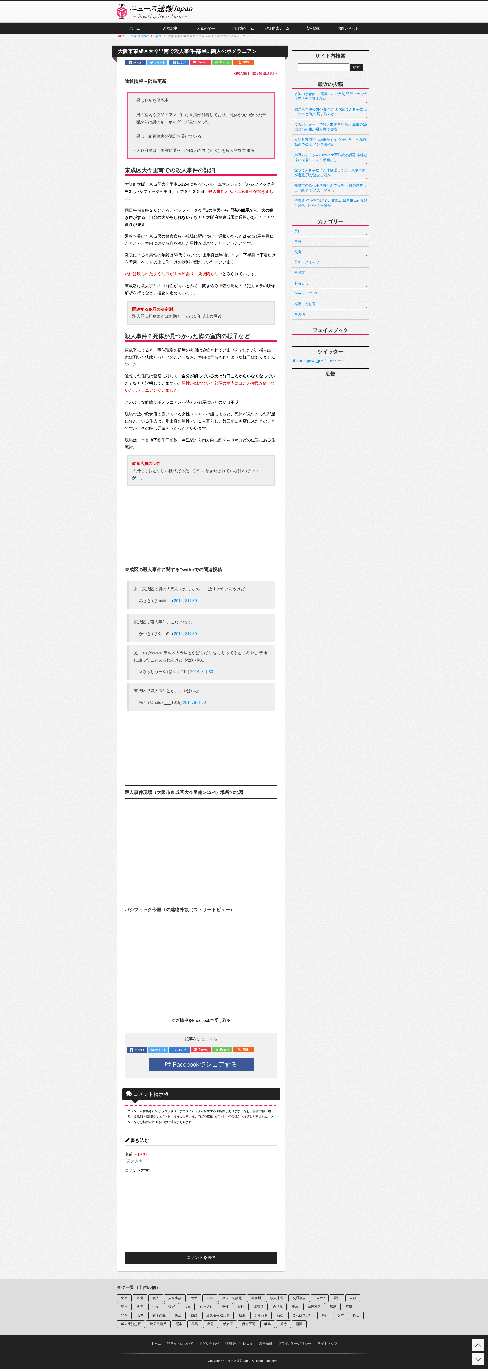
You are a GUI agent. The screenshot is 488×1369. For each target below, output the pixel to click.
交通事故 (299, 1298)
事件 (297, 231)
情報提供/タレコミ (239, 1343)
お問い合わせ (348, 28)
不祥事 (299, 273)
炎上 (178, 1315)
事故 (297, 241)
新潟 (299, 1324)
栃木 (340, 1315)
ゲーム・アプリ (306, 294)
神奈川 (256, 1298)
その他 (299, 314)
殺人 (155, 1298)
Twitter (320, 1298)
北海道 (259, 1306)
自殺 (352, 1298)
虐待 (283, 1324)
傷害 (171, 1306)
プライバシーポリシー (294, 1343)
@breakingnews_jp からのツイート (318, 361)
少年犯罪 (261, 1315)
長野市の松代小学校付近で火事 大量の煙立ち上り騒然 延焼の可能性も (330, 187)
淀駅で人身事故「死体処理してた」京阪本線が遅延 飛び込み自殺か (329, 172)
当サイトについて (180, 1343)
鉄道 (140, 1298)
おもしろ (301, 283)
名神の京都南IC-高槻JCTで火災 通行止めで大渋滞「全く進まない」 (330, 96)
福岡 (241, 1306)
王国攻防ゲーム (241, 28)
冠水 (179, 1324)
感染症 (228, 1324)
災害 (297, 252)
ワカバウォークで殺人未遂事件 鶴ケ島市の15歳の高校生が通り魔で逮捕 (330, 126)
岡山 (356, 1315)
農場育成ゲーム (277, 28)
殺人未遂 (276, 1298)
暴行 (325, 1315)
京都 (349, 1306)
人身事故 (174, 1298)
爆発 (210, 1324)
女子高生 (159, 1315)
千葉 (155, 1306)
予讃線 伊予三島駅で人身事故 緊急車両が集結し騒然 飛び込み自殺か (331, 203)
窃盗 (280, 1315)
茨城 (140, 1315)
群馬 (194, 1324)
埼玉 (124, 1306)
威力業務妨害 (131, 1324)
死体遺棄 (206, 1306)
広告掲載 (313, 28)
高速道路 (314, 1306)
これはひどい (302, 1315)
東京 (124, 1298)
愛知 (337, 1298)
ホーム (134, 28)
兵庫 (187, 1306)
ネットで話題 (232, 1298)
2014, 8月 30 (185, 601)
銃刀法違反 (158, 1324)
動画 (242, 1315)
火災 (140, 1306)
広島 (333, 1306)
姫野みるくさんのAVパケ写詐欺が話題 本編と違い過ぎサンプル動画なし (330, 157)
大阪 (194, 1298)
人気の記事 (206, 28)
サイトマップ (327, 1343)
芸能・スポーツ (306, 262)
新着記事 (170, 28)
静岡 (124, 1315)
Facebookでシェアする (204, 1064)
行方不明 (248, 1324)
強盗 (194, 1315)
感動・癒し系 (305, 304)
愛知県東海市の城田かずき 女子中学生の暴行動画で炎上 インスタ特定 (330, 142)
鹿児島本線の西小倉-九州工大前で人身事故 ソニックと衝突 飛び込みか (331, 111)
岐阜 (267, 1324)
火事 (209, 1298)
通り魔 (278, 1306)
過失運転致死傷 (218, 1315)
